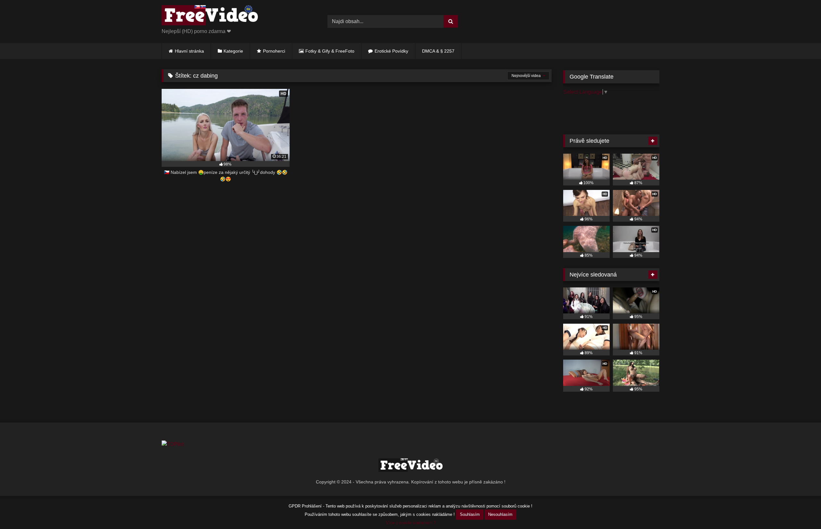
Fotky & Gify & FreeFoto (329, 51)
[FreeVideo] (210, 16)
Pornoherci (274, 51)
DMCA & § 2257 (438, 51)
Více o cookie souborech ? (411, 522)
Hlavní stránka (189, 51)
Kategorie (233, 51)
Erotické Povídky (391, 51)
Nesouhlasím (500, 514)
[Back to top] (801, 510)
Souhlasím (470, 514)
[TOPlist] (173, 444)
